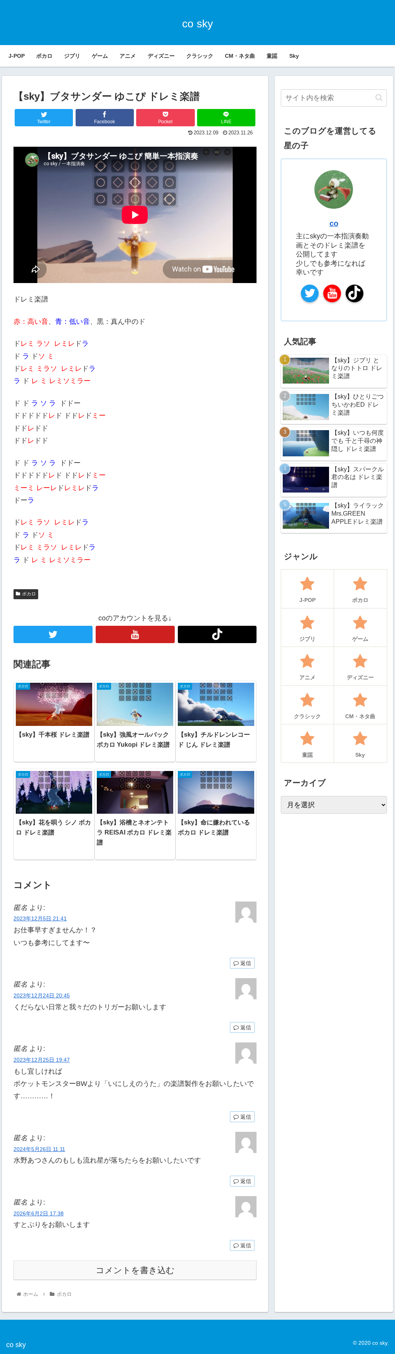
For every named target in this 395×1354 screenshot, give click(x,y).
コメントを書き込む (135, 1270)
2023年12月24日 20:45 (42, 995)
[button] (379, 97)
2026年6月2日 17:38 (39, 1213)
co (333, 223)
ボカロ (29, 594)
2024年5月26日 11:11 (39, 1149)
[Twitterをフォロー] (53, 634)
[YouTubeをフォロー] (135, 634)
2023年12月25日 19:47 (42, 1060)
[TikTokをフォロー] (217, 634)
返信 (245, 963)
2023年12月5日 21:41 (40, 918)
